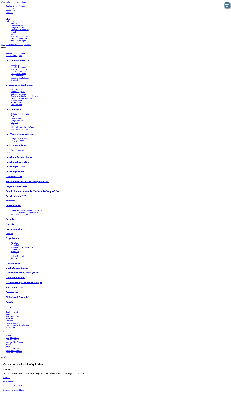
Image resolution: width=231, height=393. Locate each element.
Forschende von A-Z (16, 196)
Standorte (11, 302)
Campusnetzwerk (17, 25)
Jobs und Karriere (15, 287)
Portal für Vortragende (19, 41)
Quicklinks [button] (10, 21)
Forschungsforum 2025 (17, 162)
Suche (3, 47)
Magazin (14, 23)
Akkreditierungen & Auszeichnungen (24, 282)
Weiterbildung (11, 319)
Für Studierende (14, 109)
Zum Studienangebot (14, 56)
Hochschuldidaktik (15, 277)
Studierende (10, 314)
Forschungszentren (15, 171)
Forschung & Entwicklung (19, 157)
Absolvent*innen (12, 316)
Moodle (13, 32)
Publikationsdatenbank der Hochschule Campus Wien (32, 191)
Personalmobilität (14, 229)
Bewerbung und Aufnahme (19, 85)
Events (9, 307)
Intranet (13, 34)
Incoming (10, 219)
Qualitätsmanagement (17, 268)
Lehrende (9, 321)
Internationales (13, 205)
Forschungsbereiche (15, 166)
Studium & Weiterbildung (15, 6)
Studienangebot (9, 382)
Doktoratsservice (14, 176)
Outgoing (10, 224)
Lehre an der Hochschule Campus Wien (18, 386)
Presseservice (12, 292)
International (10, 10)
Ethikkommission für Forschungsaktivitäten (27, 181)
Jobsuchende (11, 327)
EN (9, 19)
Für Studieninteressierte (17, 60)
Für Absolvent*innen (16, 145)
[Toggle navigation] (27, 2)
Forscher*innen (12, 323)
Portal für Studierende (19, 38)
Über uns (9, 13)
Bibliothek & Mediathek (18, 297)
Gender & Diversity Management (22, 272)
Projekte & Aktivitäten (17, 186)
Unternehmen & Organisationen (18, 325)
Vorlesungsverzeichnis (19, 36)
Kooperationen (13, 263)
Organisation (12, 238)
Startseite (6, 378)
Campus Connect (17, 28)
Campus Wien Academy (20, 30)
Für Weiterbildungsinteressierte (21, 134)
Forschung (10, 8)
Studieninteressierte (13, 312)
